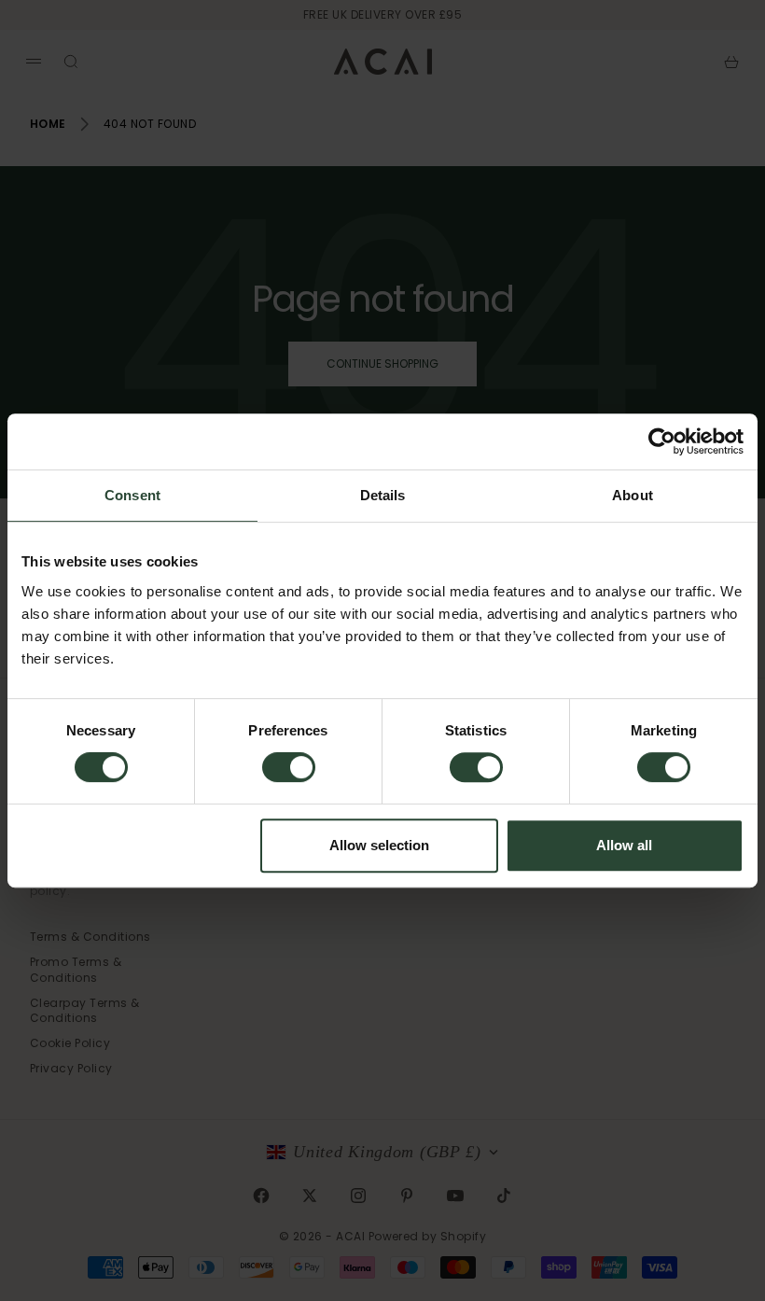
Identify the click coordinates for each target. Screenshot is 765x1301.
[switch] (288, 767)
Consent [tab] (132, 495)
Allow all (624, 845)
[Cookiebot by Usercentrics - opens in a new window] (662, 441)
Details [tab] (383, 495)
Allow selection (379, 845)
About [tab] (632, 495)
